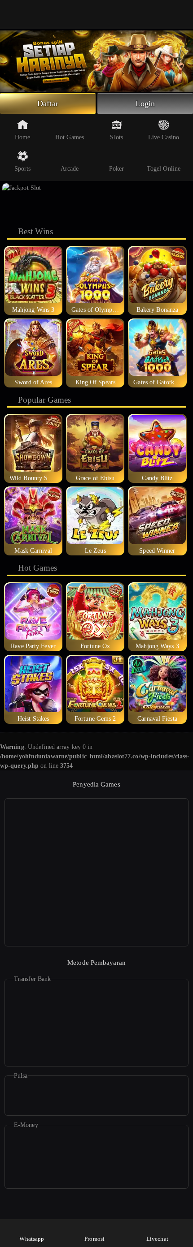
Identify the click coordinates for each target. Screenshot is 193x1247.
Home (22, 137)
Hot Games (69, 137)
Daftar (47, 103)
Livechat (157, 1238)
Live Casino (163, 137)
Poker (116, 168)
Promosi (94, 1238)
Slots (116, 137)
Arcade (70, 168)
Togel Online (163, 168)
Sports (22, 168)
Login (145, 103)
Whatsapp (31, 1238)
